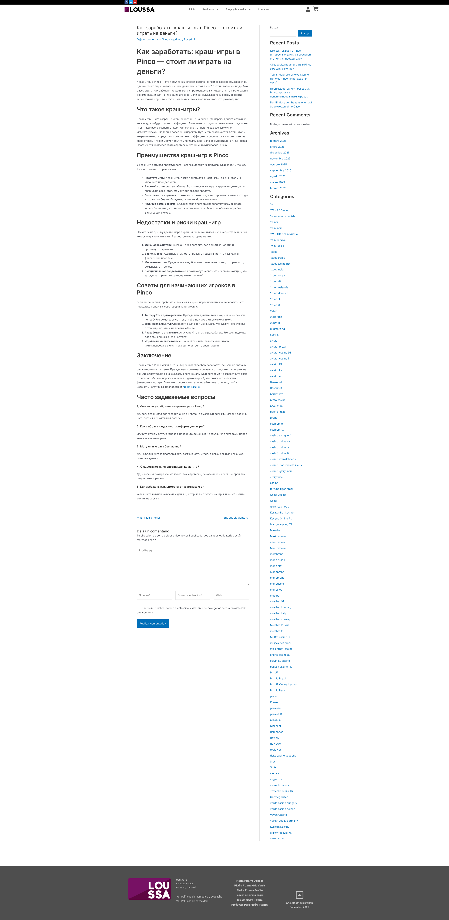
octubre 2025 (278, 164)
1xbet (273, 251)
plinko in (275, 708)
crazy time (276, 477)
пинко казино (191, 386)
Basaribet (276, 388)
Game (273, 500)
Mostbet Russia (279, 625)
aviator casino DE (280, 352)
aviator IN (276, 364)
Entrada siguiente (236, 517)
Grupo (299, 903)
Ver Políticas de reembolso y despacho (199, 896)
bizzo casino (278, 400)
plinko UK (276, 714)
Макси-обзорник (280, 832)
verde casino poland (282, 809)
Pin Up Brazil (278, 678)
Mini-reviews (278, 548)
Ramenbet (276, 732)
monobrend (277, 577)
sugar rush (276, 779)
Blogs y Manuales (236, 9)
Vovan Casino (278, 814)
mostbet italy (278, 613)
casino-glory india (281, 471)
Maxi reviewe (278, 536)
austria (274, 334)
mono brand (277, 560)
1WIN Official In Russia (284, 234)
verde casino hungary (283, 803)
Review (274, 737)
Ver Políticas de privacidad (191, 901)
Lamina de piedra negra (249, 895)
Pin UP (274, 672)
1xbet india (276, 269)
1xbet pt (275, 299)
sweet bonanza (279, 785)
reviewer (275, 749)
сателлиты (277, 838)
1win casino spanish (282, 216)
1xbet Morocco (279, 293)
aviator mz (276, 376)
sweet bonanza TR (281, 791)
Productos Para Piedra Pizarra (249, 904)
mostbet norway (280, 619)
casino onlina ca (280, 441)
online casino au (280, 654)
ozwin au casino (280, 660)
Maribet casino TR (281, 524)
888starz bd (277, 328)
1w (271, 204)
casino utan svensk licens (286, 465)
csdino (274, 482)
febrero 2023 (278, 188)
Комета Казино (279, 826)
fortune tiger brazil (281, 488)
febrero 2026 (278, 140)
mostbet (275, 595)
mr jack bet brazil (280, 643)
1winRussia (277, 245)
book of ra (276, 406)
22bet (273, 311)
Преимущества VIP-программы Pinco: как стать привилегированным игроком (290, 92)
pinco (273, 696)
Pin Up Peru (277, 690)
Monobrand (277, 572)
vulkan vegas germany (284, 820)
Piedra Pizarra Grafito (250, 890)
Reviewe (275, 743)
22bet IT (275, 323)
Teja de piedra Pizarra (250, 900)
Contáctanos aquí (184, 883)
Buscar (274, 27)
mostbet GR (277, 601)
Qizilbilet (275, 726)
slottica (274, 773)
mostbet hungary (280, 607)
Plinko (274, 702)
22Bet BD (276, 317)
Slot (272, 761)
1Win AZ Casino (279, 210)
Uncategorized (172, 39)
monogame (277, 583)
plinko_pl (275, 720)
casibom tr (276, 423)
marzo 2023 (277, 182)
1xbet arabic (277, 257)
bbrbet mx (276, 394)
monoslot (276, 589)
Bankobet (276, 382)
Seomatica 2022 (299, 907)
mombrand (276, 554)
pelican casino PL (281, 666)
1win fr (274, 222)
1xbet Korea (277, 275)
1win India (276, 228)
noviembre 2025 (280, 158)
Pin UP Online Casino (283, 684)
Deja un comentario (149, 39)
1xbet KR (275, 281)
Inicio (192, 9)
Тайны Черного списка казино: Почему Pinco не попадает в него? (290, 78)
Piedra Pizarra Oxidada (249, 880)
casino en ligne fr (280, 435)
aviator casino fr (280, 358)
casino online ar (280, 447)
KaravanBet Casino (282, 512)
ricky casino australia (283, 755)
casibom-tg (277, 429)
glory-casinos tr (280, 506)
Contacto (263, 9)
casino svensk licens (283, 459)
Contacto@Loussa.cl (186, 887)
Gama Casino (278, 494)
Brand (273, 417)
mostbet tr (276, 631)
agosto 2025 (278, 176)
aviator (274, 340)
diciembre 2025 (280, 152)
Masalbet (275, 530)
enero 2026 (277, 146)
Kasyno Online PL (281, 518)
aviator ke (276, 370)
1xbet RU (275, 305)
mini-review (277, 542)
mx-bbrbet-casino (281, 648)
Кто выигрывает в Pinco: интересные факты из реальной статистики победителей (290, 54)
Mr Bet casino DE (280, 637)
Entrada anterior (148, 517)
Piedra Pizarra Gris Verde (249, 885)
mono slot (276, 566)
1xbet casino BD (280, 263)
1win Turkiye (278, 240)
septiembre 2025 (280, 170)
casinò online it (279, 453)
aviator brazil (278, 346)
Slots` (274, 767)
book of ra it (277, 411)
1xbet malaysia (279, 287)
